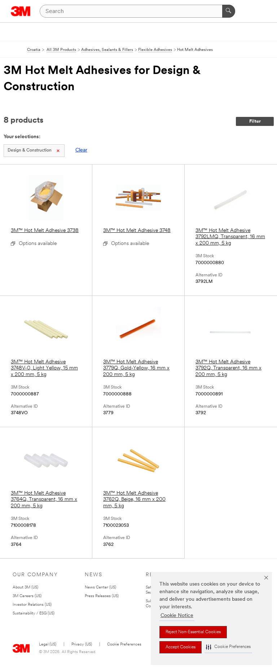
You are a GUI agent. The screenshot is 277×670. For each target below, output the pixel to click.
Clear (81, 150)
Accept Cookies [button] (180, 647)
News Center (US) (100, 588)
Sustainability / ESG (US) (33, 614)
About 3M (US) (25, 588)
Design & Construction (30, 150)
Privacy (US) (81, 645)
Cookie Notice (177, 615)
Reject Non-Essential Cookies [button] (193, 632)
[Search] (228, 11)
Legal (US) (47, 645)
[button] (228, 647)
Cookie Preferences (124, 645)
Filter (255, 121)
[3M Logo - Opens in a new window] (21, 11)
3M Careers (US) (27, 596)
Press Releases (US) (102, 596)
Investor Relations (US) (32, 605)
